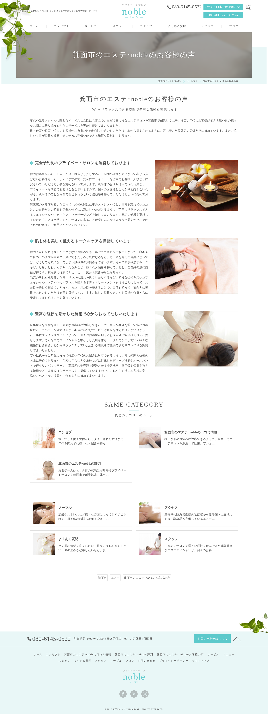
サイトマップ (200, 660)
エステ (115, 577)
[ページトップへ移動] (237, 638)
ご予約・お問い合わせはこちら (223, 6)
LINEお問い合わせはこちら (223, 15)
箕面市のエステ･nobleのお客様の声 (147, 577)
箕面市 (102, 577)
